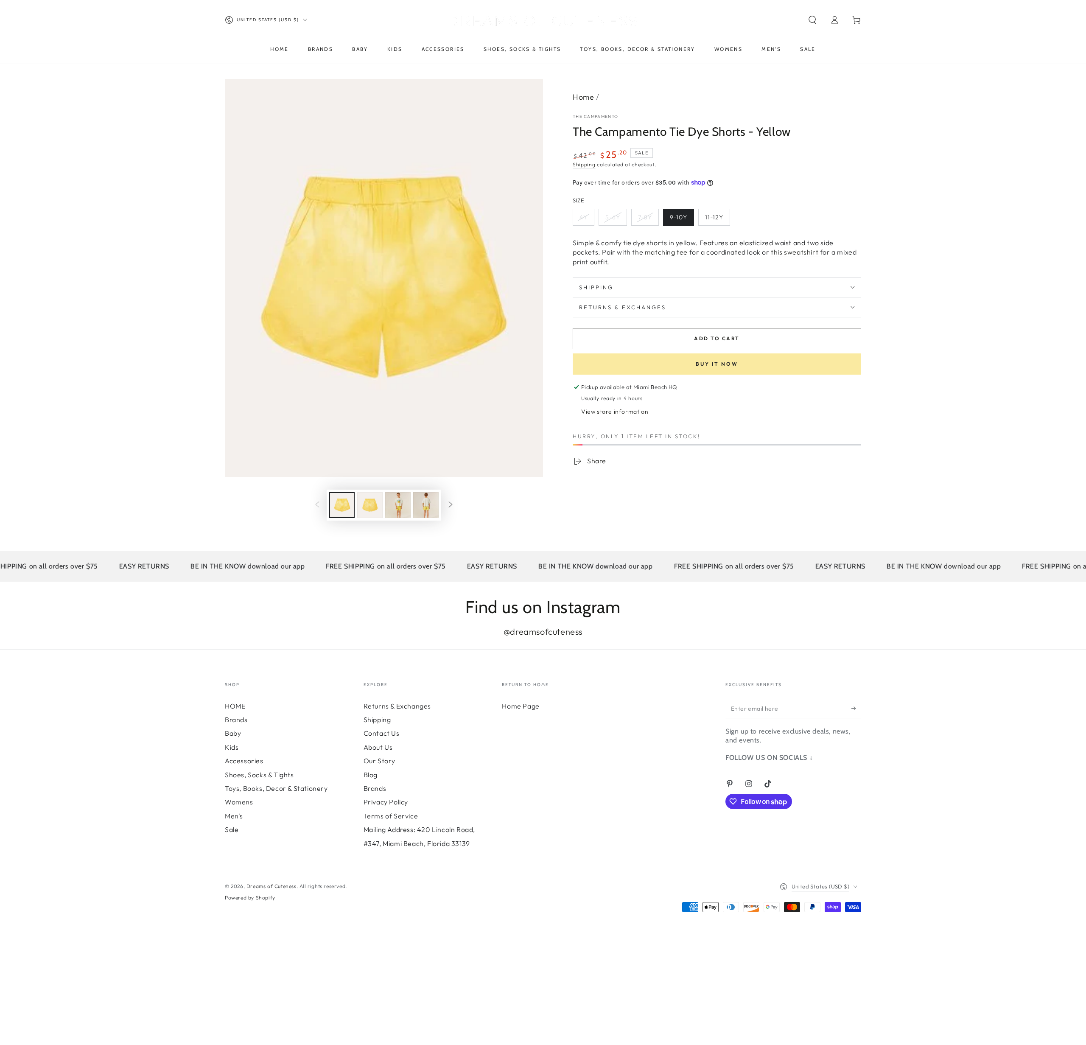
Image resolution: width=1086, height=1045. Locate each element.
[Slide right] (450, 505)
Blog (371, 774)
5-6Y (612, 217)
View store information (614, 411)
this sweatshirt (795, 252)
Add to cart (716, 338)
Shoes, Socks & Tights (259, 774)
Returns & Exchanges (397, 706)
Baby (233, 733)
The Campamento (595, 116)
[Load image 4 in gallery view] (426, 505)
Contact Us (382, 733)
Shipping (584, 164)
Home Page (520, 706)
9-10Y (678, 217)
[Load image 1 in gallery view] (342, 505)
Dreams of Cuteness (271, 886)
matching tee (666, 252)
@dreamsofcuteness (543, 631)
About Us (378, 747)
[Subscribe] (856, 708)
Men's (234, 816)
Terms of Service (391, 816)
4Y (583, 217)
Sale (231, 829)
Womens (239, 802)
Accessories (244, 760)
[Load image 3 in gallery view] (398, 505)
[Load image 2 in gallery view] (370, 505)
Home (583, 97)
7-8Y (645, 217)
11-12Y (714, 217)
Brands (236, 719)
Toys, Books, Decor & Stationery (276, 788)
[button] (812, 20)
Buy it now (717, 364)
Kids (231, 747)
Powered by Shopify (250, 897)
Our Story (379, 760)
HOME (235, 706)
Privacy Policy (386, 802)
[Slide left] (317, 505)
